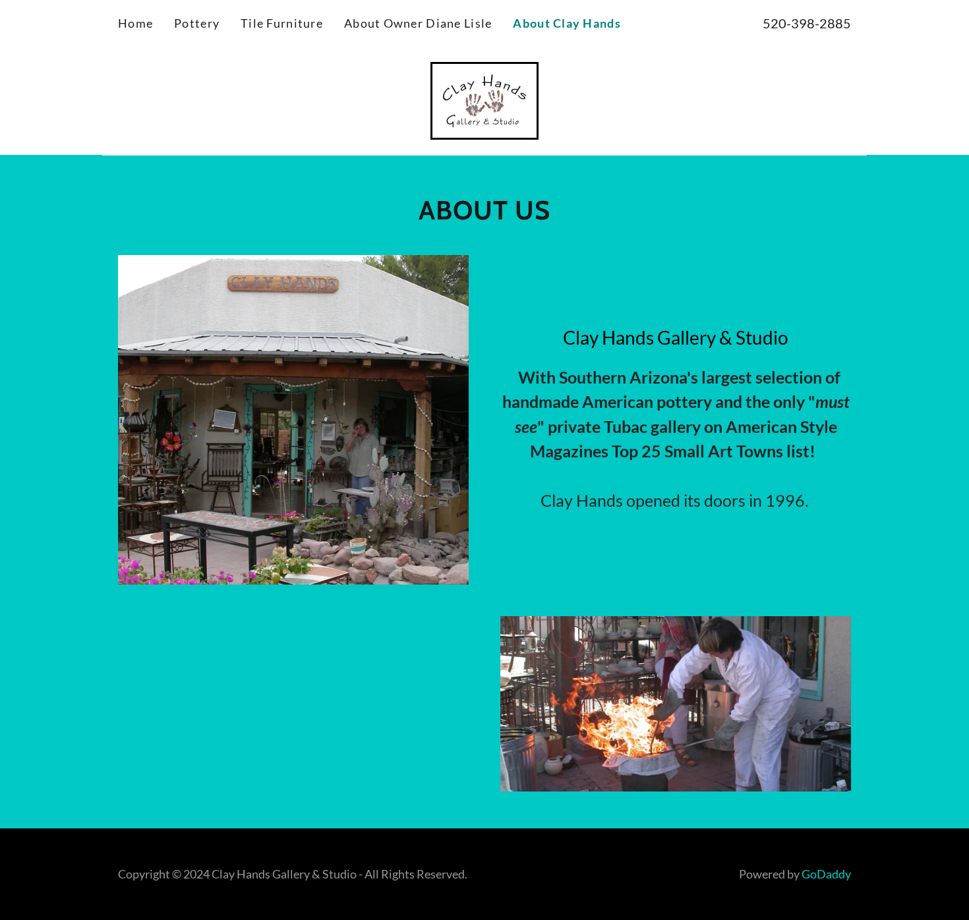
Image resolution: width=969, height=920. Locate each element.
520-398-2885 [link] (807, 23)
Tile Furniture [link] (282, 23)
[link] (484, 99)
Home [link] (135, 23)
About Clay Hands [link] (566, 23)
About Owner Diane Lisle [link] (418, 23)
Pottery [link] (197, 23)
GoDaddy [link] (826, 874)
